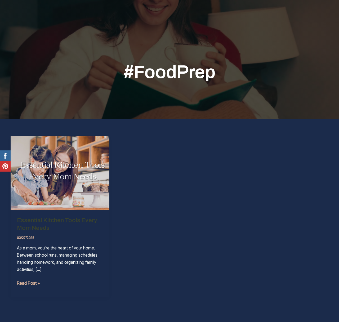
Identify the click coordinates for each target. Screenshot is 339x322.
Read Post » (28, 283)
